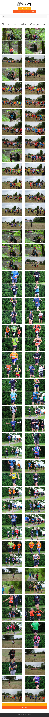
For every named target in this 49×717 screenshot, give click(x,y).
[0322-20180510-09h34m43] (36, 169)
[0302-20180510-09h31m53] (36, 34)
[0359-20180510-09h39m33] (13, 425)
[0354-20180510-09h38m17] (36, 385)
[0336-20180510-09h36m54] (36, 263)
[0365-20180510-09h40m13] (13, 466)
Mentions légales (29, 715)
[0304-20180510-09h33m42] (36, 47)
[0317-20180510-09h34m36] (13, 142)
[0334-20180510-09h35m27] (36, 250)
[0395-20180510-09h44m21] (13, 668)
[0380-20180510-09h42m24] (36, 560)
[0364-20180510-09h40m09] (36, 452)
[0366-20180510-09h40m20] (36, 466)
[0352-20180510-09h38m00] (36, 371)
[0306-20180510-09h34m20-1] (36, 61)
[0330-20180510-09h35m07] (36, 223)
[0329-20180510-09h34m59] (13, 223)
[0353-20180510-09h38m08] (13, 385)
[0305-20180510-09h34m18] (13, 61)
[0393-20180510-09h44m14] (13, 655)
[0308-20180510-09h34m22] (36, 74)
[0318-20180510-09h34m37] (36, 142)
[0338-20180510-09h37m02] (36, 277)
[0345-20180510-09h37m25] (13, 331)
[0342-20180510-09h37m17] (36, 304)
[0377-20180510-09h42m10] (13, 547)
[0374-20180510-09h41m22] (36, 520)
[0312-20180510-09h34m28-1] (36, 101)
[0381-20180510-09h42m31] (13, 574)
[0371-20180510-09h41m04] (13, 506)
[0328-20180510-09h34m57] (36, 209)
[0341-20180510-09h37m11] (13, 304)
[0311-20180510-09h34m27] (13, 101)
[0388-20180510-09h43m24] (36, 614)
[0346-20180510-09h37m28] (36, 331)
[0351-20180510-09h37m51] (13, 371)
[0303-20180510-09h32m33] (13, 47)
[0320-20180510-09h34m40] (36, 155)
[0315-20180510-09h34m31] (13, 128)
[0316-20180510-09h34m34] (36, 128)
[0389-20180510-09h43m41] (13, 628)
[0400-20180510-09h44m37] (36, 695)
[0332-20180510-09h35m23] (36, 236)
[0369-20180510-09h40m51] (13, 493)
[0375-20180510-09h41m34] (13, 533)
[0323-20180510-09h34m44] (13, 182)
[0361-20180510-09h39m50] (13, 439)
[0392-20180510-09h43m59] (36, 641)
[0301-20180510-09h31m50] (13, 34)
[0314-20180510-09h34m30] (36, 115)
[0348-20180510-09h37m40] (36, 344)
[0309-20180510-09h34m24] (13, 88)
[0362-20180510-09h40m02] (36, 439)
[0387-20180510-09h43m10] (13, 614)
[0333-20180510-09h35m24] (13, 250)
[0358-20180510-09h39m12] (36, 412)
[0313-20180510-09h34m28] (13, 115)
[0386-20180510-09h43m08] (36, 601)
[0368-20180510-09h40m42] (36, 479)
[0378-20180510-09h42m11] (36, 547)
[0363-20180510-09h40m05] (13, 452)
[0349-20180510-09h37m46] (13, 358)
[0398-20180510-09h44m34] (36, 682)
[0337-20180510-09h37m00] (13, 277)
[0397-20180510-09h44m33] (13, 682)
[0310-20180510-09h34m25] (36, 88)
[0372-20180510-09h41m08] (36, 506)
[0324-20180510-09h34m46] (36, 182)
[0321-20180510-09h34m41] (13, 169)
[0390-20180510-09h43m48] (36, 628)
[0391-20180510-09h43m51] (13, 641)
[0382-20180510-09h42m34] (36, 574)
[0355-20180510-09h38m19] (13, 398)
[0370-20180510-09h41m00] (36, 493)
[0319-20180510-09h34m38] (13, 155)
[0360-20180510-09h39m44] (36, 425)
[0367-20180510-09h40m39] (13, 479)
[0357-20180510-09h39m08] (13, 412)
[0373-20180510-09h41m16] (13, 520)
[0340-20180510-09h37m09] (36, 290)
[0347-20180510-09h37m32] (13, 344)
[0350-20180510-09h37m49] (36, 358)
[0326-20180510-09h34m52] (36, 196)
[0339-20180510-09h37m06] (13, 290)
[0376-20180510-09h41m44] (36, 533)
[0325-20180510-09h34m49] (13, 196)
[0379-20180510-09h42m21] (13, 560)
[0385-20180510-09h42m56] (13, 601)
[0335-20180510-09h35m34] (13, 263)
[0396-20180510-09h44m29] (36, 668)
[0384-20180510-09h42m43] (36, 587)
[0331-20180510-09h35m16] (13, 236)
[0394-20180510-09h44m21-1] (36, 655)
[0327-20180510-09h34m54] (13, 209)
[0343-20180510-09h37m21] (13, 317)
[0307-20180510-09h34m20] (13, 74)
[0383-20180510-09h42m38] (13, 587)
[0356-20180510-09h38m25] (36, 398)
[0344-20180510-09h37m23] (36, 317)
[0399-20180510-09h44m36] (13, 695)
